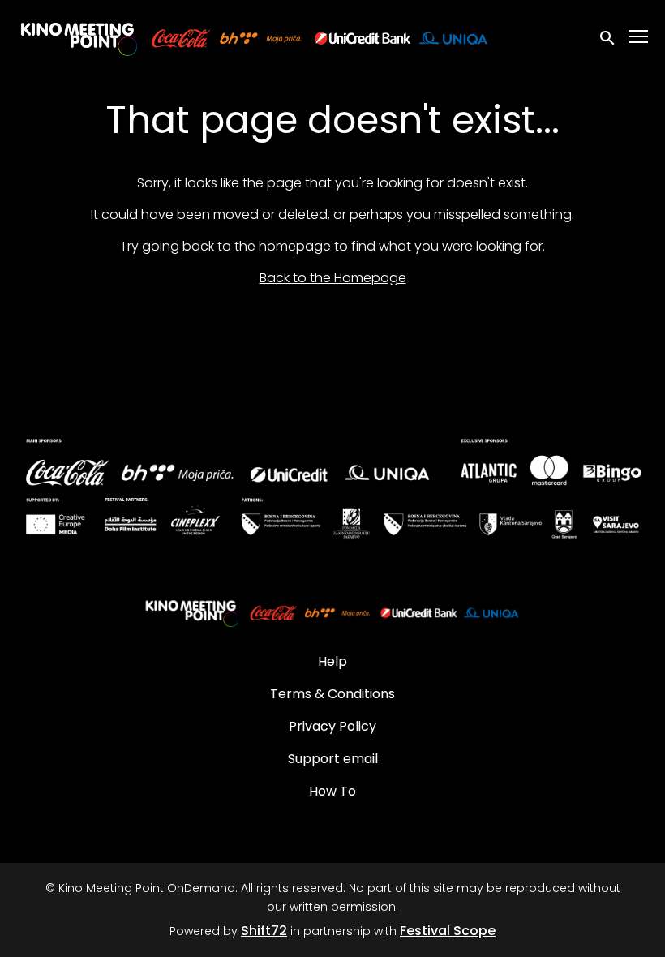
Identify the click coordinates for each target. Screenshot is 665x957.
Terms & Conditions (332, 693)
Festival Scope (448, 930)
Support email (333, 758)
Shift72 (264, 930)
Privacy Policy (332, 726)
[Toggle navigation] (639, 37)
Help (332, 661)
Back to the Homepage (333, 277)
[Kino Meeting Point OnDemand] (332, 611)
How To (332, 791)
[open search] (608, 36)
